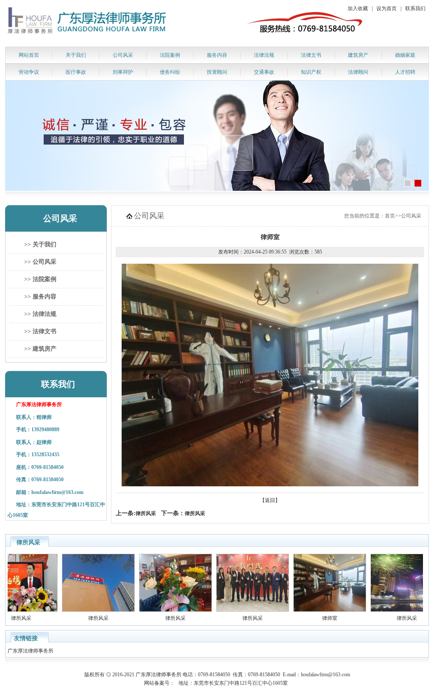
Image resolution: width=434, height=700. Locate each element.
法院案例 (170, 55)
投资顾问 (217, 72)
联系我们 (415, 8)
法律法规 (264, 55)
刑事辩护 (123, 72)
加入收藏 (358, 8)
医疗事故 (76, 72)
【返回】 (270, 500)
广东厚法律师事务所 (31, 651)
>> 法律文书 (40, 331)
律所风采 (146, 513)
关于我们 (76, 55)
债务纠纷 (170, 72)
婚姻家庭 (405, 55)
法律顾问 (358, 72)
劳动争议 (29, 72)
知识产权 (311, 72)
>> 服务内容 (40, 296)
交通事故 (264, 72)
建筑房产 (358, 55)
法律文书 (311, 55)
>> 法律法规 (40, 314)
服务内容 (217, 55)
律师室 (315, 618)
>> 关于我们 (40, 244)
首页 (390, 216)
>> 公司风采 (40, 262)
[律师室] (315, 610)
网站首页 (29, 55)
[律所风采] (84, 610)
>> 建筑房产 (40, 349)
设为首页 (386, 8)
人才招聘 (405, 72)
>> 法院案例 (40, 279)
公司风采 (123, 55)
